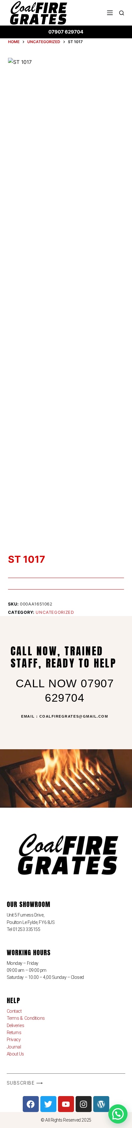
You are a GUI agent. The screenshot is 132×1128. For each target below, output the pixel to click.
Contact (14, 1011)
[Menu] (110, 13)
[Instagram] (84, 1104)
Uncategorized (55, 612)
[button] (118, 1114)
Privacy (14, 1039)
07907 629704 (65, 32)
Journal (14, 1046)
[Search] (121, 13)
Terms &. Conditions (26, 1018)
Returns (14, 1032)
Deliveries (15, 1025)
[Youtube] (66, 1104)
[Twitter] (48, 1104)
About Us (15, 1053)
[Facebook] (31, 1104)
